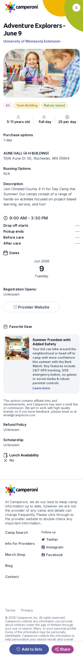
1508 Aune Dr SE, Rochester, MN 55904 (36, 158)
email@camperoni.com (19, 415)
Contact (12, 577)
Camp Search (16, 532)
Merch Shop (15, 554)
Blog (9, 566)
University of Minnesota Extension (31, 41)
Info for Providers (20, 543)
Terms (10, 610)
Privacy (27, 610)
